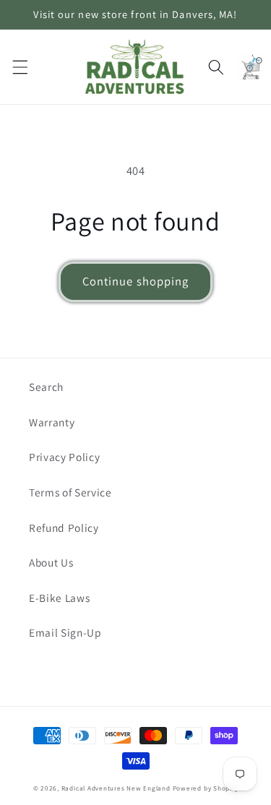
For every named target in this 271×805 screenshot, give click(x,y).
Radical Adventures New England (116, 788)
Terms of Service (70, 492)
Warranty (51, 422)
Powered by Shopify (205, 788)
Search (46, 386)
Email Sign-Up (65, 632)
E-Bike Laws (59, 597)
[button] (19, 66)
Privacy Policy (64, 456)
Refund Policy (64, 527)
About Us (51, 562)
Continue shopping (135, 281)
